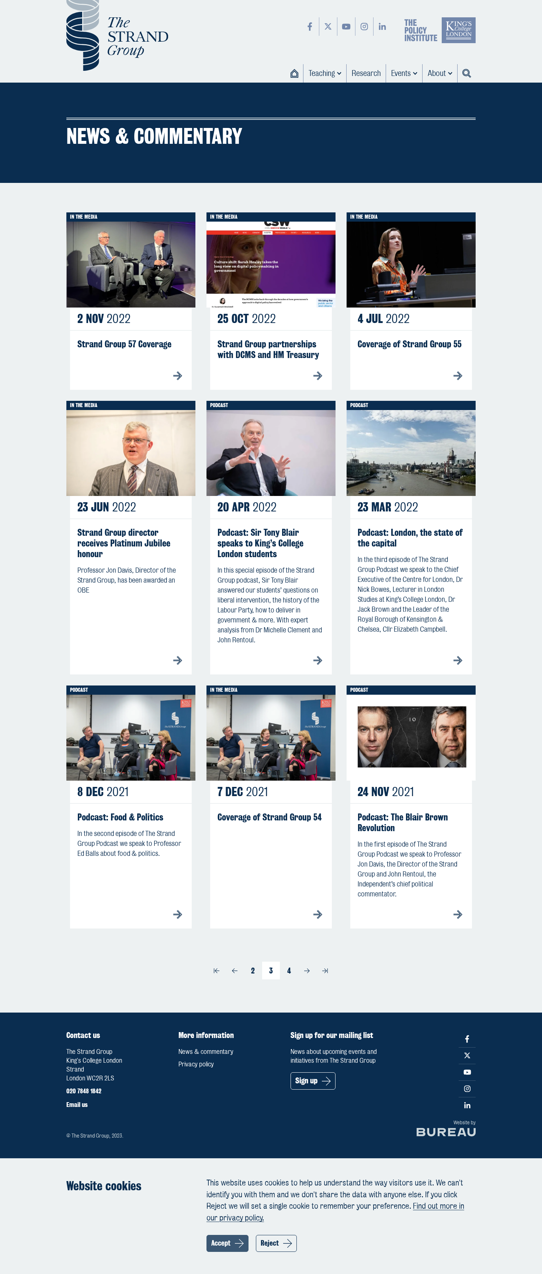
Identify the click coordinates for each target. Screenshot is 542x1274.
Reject (270, 1243)
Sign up (306, 1080)
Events (401, 73)
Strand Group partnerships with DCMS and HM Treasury (268, 349)
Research (366, 73)
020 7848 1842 (83, 1091)
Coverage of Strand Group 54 (270, 817)
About (437, 73)
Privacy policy (196, 1064)
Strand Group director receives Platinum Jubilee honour (123, 543)
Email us (77, 1104)
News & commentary (205, 1051)
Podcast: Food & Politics (120, 817)
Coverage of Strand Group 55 (410, 344)
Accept (220, 1243)
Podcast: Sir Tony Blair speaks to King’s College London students (260, 543)
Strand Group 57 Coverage (124, 344)
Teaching (322, 73)
